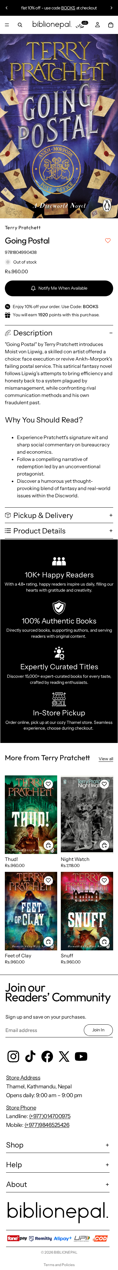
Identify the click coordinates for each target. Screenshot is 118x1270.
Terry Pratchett (23, 227)
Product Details (39, 530)
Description (32, 332)
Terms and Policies (59, 1264)
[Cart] (110, 25)
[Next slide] (111, 8)
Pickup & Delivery (43, 515)
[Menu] (7, 25)
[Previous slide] (6, 8)
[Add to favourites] (108, 240)
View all (106, 758)
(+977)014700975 (49, 1116)
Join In (98, 1030)
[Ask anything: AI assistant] (82, 25)
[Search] (20, 25)
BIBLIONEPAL (65, 1252)
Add (53, 845)
